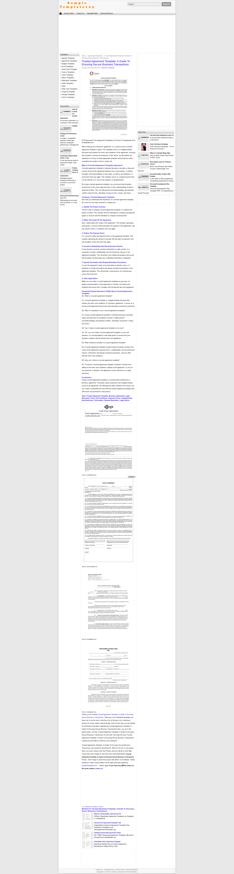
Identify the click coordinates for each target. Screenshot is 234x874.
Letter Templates (68, 75)
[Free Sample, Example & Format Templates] (76, 10)
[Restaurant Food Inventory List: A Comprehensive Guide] (65, 192)
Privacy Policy (69, 13)
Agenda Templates (68, 58)
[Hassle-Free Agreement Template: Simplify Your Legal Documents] (88, 829)
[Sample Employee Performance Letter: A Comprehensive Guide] (65, 130)
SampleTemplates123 (89, 765)
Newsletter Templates (69, 80)
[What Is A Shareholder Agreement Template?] (88, 820)
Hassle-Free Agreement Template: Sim (107, 823)
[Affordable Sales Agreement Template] (88, 847)
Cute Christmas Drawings (159, 144)
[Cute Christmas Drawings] (144, 150)
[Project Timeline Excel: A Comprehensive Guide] (65, 172)
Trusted (100, 806)
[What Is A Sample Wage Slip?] (143, 155)
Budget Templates (68, 64)
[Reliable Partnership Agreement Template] (88, 839)
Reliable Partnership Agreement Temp (107, 833)
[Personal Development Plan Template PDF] (143, 188)
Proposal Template (68, 92)
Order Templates (67, 83)
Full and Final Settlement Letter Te (162, 135)
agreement (88, 806)
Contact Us (80, 13)
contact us (98, 768)
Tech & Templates (68, 97)
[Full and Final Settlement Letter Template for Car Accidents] (143, 137)
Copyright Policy (92, 13)
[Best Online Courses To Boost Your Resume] (143, 164)
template (94, 806)
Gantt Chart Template (69, 69)
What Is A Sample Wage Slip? (160, 153)
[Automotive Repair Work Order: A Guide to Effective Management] (65, 152)
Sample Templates (68, 94)
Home (84, 56)
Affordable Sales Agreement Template (107, 841)
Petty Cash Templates (70, 89)
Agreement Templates (95, 56)
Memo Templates (68, 78)
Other (64, 86)
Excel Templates (68, 66)
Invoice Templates (68, 72)
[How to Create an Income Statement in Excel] (65, 111)
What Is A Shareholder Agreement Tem (107, 814)
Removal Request (107, 13)
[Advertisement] (117, 35)
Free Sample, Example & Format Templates (122, 872)
